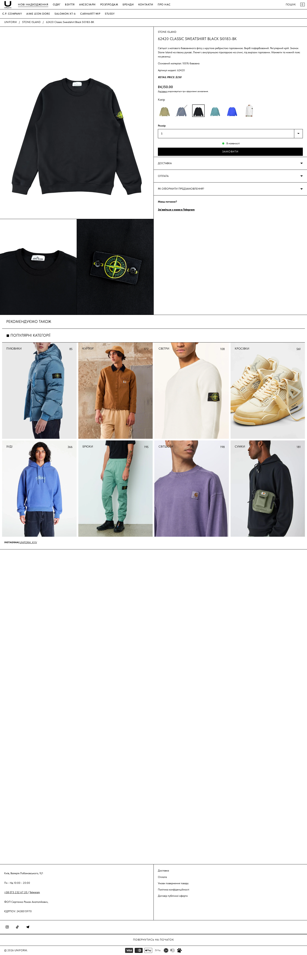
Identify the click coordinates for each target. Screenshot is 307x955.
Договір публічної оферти (173, 895)
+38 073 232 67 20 (16, 892)
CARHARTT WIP (90, 13)
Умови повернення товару (173, 883)
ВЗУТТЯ (70, 4)
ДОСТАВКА (165, 163)
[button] (164, 111)
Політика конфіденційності (173, 889)
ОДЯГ (56, 4)
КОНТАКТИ (145, 4)
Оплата (162, 876)
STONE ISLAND (31, 22)
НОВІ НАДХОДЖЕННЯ (33, 4)
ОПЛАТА (163, 176)
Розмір (162, 125)
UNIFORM (10, 22)
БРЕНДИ (128, 4)
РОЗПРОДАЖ (109, 4)
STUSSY (109, 13)
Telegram (34, 892)
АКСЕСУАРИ (87, 4)
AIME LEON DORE (38, 13)
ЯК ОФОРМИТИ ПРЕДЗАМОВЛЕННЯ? (181, 188)
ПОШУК (291, 4)
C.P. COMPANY (12, 13)
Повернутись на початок (153, 939)
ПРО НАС (164, 4)
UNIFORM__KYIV (28, 542)
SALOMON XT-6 (65, 13)
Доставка (162, 91)
